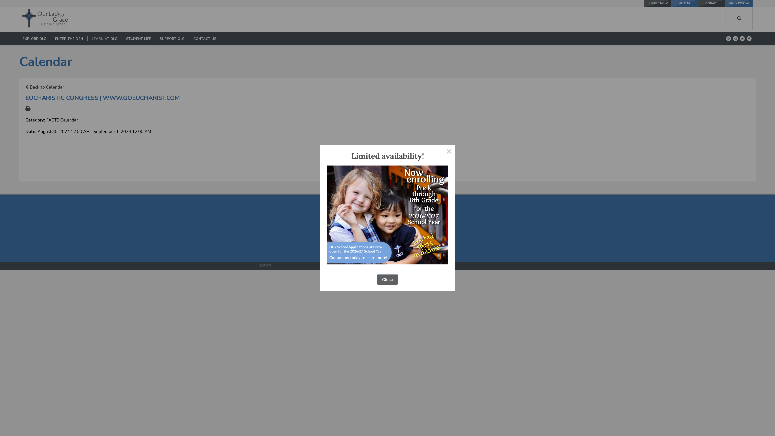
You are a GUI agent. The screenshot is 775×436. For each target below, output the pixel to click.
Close (387, 279)
